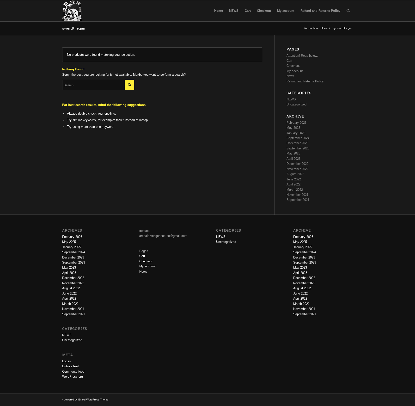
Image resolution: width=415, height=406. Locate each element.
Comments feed (73, 371)
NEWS (291, 99)
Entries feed (70, 366)
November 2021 (297, 195)
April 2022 (293, 184)
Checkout (293, 66)
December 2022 (297, 164)
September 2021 (298, 200)
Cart (289, 60)
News (290, 76)
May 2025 (293, 127)
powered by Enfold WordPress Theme (86, 399)
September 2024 (298, 138)
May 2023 (293, 153)
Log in (66, 361)
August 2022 (295, 174)
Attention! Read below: (302, 55)
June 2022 (294, 179)
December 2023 (297, 143)
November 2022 (297, 169)
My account (295, 71)
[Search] (348, 10)
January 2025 (296, 133)
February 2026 (296, 122)
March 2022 (295, 189)
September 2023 (298, 148)
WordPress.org (72, 376)
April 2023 (293, 158)
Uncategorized (296, 104)
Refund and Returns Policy (305, 81)
